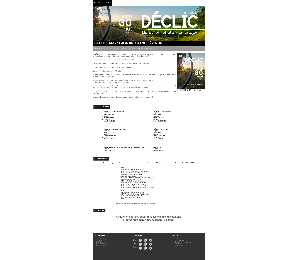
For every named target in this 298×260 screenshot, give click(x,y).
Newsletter (178, 245)
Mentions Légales (180, 247)
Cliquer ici (103, 245)
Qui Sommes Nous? (181, 239)
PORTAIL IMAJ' (102, 3)
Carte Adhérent (180, 240)
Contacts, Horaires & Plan (183, 242)
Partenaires (178, 244)
